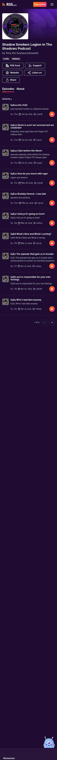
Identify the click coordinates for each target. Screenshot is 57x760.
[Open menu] (52, 4)
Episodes (8, 88)
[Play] (52, 114)
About (20, 88)
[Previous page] (44, 322)
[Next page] (52, 322)
